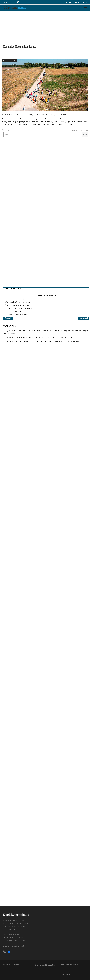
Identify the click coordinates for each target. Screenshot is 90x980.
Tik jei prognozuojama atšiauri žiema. (19, 308)
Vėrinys (13, 60)
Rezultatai (83, 318)
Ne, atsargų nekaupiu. (14, 311)
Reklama (76, 2)
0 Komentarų (76, 130)
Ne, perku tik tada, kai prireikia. (17, 315)
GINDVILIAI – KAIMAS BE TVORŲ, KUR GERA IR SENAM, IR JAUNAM (34, 114)
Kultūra (6, 60)
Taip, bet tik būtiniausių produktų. (18, 302)
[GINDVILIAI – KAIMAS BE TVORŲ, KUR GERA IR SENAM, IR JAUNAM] (45, 85)
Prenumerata (67, 2)
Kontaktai (84, 2)
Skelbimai (6, 965)
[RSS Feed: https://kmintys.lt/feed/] (4, 951)
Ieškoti (85, 134)
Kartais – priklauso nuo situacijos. (18, 305)
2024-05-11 (7, 130)
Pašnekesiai (16, 965)
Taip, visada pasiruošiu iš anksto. (17, 299)
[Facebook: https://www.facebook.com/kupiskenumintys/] (18, 2)
